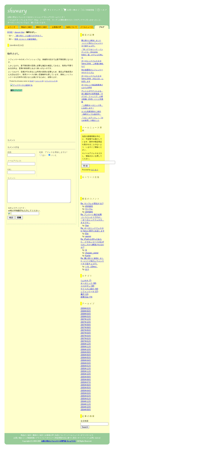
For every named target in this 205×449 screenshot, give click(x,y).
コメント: (11, 178)
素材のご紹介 (41, 27)
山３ (87, 269)
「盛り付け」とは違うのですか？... (28, 36)
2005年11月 (86, 371)
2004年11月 (86, 404)
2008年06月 (86, 311)
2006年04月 (86, 360)
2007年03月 (86, 336)
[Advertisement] (32, 114)
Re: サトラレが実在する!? (92, 203)
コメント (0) (39, 81)
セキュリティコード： (17, 208)
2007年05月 (86, 330)
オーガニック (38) (88, 283)
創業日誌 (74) (86, 297)
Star (87, 225)
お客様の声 (56, 27)
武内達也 (89, 206)
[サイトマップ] (52, 11)
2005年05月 (86, 388)
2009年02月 (86, 308)
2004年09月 (86, 410)
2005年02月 (86, 396)
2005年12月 (86, 368)
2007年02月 (86, 338)
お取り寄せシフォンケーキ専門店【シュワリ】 (58, 441)
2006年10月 (86, 349)
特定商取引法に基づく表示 (66, 438)
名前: (9, 152)
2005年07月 (86, 382)
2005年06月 (86, 385)
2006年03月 (86, 363)
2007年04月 (86, 333)
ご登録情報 (30, 438)
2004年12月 (86, 401)
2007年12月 (86, 319)
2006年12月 (86, 344)
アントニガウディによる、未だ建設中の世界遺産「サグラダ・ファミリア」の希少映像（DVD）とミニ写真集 (92, 96)
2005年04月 (86, 390)
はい (44, 155)
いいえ (54, 155)
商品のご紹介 (26, 27)
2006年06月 (86, 355)
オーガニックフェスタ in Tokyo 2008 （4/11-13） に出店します (92, 78)
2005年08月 (86, 379)
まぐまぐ (94, 170)
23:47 (32, 81)
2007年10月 (86, 322)
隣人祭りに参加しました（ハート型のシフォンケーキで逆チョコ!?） (92, 43)
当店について (71, 27)
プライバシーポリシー (45, 438)
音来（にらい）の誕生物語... (25, 39)
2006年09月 (86, 352)
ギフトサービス (87, 435)
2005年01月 (86, 399)
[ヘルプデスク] (102, 11)
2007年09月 (86, 325)
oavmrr (88, 236)
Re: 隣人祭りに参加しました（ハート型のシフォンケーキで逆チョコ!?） (92, 261)
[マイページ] (87, 11)
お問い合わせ (95, 438)
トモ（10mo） (91, 266)
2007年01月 (86, 341)
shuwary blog (19, 32)
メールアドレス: (14, 160)
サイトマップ (83, 438)
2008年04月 (86, 314)
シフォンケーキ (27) (89, 291)
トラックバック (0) (51, 81)
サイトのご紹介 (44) (89, 289)
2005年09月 (86, 377)
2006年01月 (86, 366)
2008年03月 (86, 316)
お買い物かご (19, 438)
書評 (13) (84, 294)
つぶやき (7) (86, 280)
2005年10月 (86, 374)
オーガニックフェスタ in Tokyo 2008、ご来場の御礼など (92, 63)
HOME (10, 32)
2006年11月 (86, 346)
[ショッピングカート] (71, 11)
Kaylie (87, 255)
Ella (86, 233)
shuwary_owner (91, 253)
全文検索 (84, 421)
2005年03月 (86, 393)
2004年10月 (86, 407)
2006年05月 (86, 357)
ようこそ (11, 27)
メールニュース (86, 27)
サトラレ (89, 209)
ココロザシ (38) (87, 286)
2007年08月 (86, 327)
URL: (9, 169)
